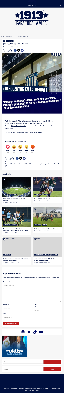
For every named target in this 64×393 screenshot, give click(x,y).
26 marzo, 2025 (43, 231)
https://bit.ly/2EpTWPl (18, 126)
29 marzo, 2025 (43, 201)
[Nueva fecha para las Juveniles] (47, 187)
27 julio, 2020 (13, 47)
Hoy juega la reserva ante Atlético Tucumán (46, 229)
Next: (49, 163)
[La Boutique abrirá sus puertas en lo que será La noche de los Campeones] (16, 247)
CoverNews (27, 390)
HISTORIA (6, 194)
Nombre (6, 304)
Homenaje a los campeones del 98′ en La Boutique (14, 199)
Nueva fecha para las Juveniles (42, 199)
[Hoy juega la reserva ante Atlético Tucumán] (47, 217)
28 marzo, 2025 (13, 232)
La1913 (6, 47)
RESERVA (14, 224)
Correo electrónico (36, 306)
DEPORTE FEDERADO (32, 5)
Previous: (18, 164)
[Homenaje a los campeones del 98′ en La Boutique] (16, 187)
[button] (3, 2)
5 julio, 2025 (12, 202)
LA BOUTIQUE (10, 41)
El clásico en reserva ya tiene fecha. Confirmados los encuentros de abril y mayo (15, 229)
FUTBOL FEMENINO (39, 254)
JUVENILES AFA (38, 194)
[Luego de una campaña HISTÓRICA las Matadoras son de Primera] (47, 247)
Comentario (7, 281)
